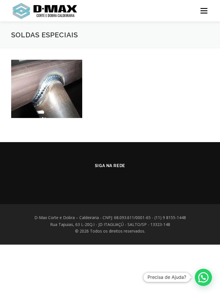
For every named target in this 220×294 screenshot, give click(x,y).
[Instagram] (102, 178)
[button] (203, 277)
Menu (204, 10)
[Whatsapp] (118, 178)
